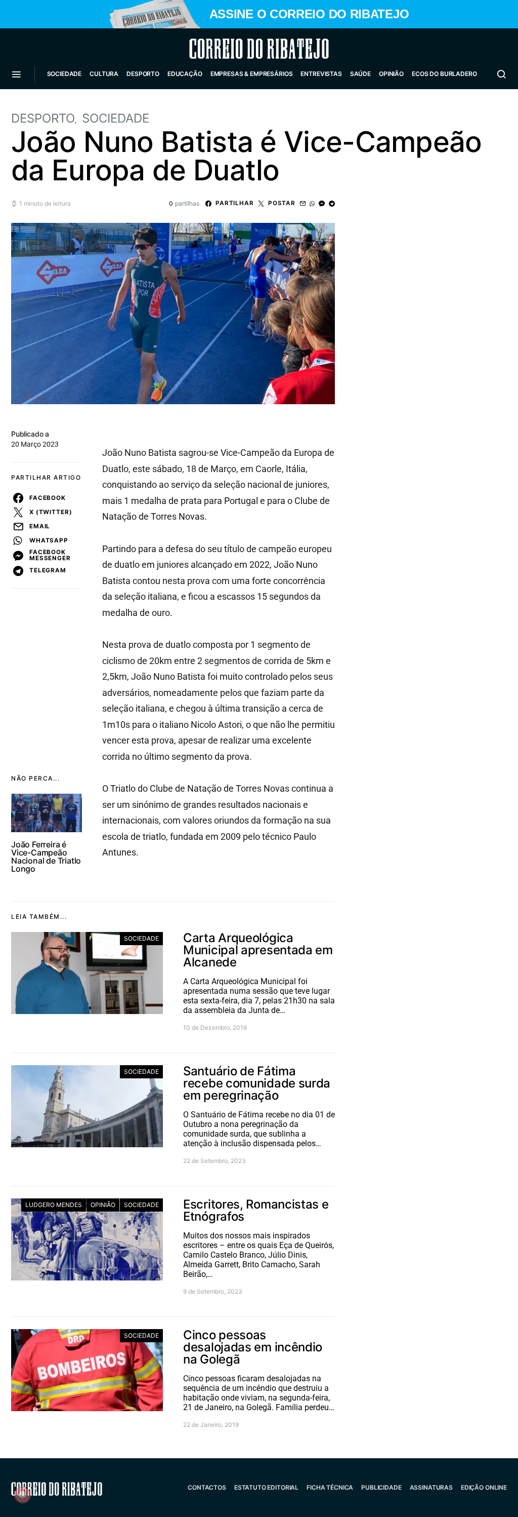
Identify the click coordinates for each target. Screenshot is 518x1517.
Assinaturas (431, 1487)
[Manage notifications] (22, 1495)
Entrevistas (320, 73)
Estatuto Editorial (266, 1487)
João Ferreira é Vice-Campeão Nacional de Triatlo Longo (46, 856)
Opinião (391, 73)
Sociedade (64, 73)
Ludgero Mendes (53, 1205)
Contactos (207, 1487)
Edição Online (484, 1487)
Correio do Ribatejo (234, 49)
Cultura (104, 73)
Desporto (142, 73)
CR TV (60, 104)
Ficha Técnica (330, 1487)
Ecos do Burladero (444, 73)
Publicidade (381, 1487)
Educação (184, 73)
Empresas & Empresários (251, 73)
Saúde (360, 73)
